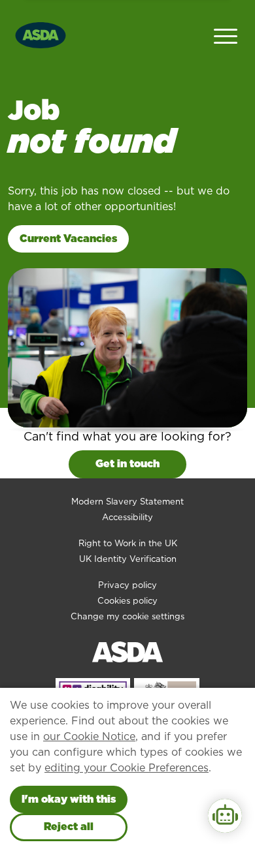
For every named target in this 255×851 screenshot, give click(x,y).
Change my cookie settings (127, 616)
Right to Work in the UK (127, 543)
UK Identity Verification (128, 559)
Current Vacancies (68, 238)
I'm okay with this (69, 799)
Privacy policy (127, 585)
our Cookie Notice (89, 736)
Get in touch (127, 463)
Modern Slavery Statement (127, 501)
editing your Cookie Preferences (126, 768)
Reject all (69, 826)
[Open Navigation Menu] (225, 35)
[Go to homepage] (40, 33)
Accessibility (127, 517)
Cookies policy (127, 601)
